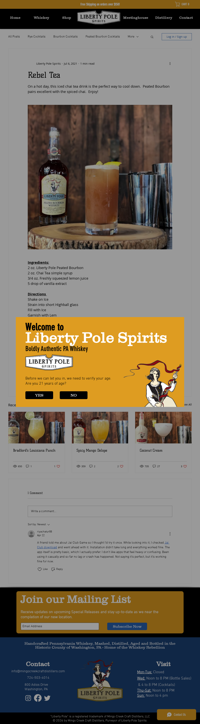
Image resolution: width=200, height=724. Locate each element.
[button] (39, 395)
